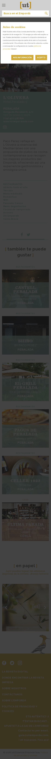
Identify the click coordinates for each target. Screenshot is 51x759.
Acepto (41, 57)
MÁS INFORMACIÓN (22, 57)
